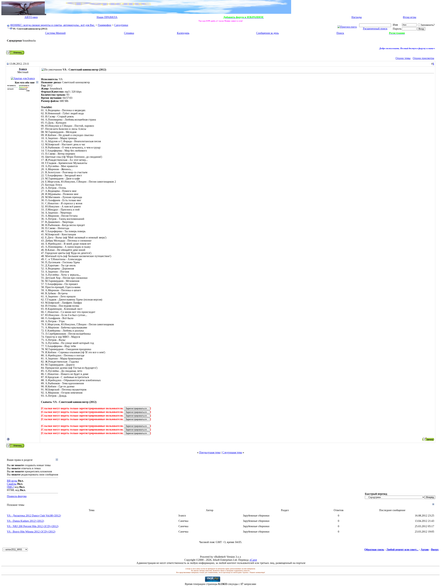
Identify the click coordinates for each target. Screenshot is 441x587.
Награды (356, 17)
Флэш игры (409, 17)
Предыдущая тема (209, 452)
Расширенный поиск (375, 28)
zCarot (253, 559)
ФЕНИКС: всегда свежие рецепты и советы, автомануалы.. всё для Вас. (52, 25)
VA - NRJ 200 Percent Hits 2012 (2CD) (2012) (32, 526)
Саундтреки (121, 25)
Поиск (340, 33)
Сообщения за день (267, 33)
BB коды (12, 480)
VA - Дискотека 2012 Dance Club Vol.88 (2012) (34, 515)
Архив (425, 549)
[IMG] (10, 486)
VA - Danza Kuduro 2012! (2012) (25, 520)
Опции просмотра (423, 58)
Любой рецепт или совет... (402, 549)
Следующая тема (232, 452)
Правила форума (17, 496)
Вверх (435, 549)
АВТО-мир (31, 17)
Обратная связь (374, 549)
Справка (129, 33)
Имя (395, 24)
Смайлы (12, 483)
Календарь (183, 33)
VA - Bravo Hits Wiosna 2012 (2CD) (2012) (31, 531)
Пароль (397, 28)
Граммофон (104, 25)
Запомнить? (428, 24)
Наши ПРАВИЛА (107, 17)
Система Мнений (55, 33)
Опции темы (403, 58)
